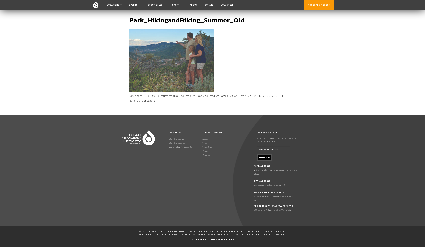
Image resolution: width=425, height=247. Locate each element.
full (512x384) (151, 96)
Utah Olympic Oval (177, 142)
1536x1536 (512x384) (270, 96)
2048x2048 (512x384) (142, 101)
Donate (209, 4)
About (193, 4)
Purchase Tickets (319, 4)
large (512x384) (248, 96)
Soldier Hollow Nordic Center (180, 146)
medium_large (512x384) (224, 96)
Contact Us (207, 146)
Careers (205, 142)
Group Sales (155, 4)
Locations (113, 4)
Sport (176, 4)
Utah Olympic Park (177, 138)
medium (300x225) (197, 96)
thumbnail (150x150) (172, 96)
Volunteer (227, 4)
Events (133, 4)
